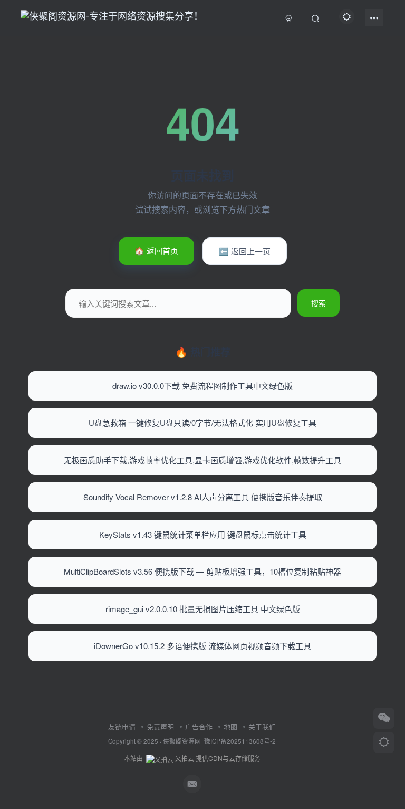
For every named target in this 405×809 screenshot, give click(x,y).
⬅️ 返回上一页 (245, 250)
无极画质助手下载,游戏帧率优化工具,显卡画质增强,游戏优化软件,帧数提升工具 (202, 459)
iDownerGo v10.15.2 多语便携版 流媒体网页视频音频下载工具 (202, 645)
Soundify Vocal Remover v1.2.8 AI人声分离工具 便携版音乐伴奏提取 (202, 496)
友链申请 (122, 726)
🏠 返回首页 (156, 250)
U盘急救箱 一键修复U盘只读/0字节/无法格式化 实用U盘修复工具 (202, 422)
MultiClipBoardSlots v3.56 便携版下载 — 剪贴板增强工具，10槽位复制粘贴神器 (202, 571)
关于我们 (262, 726)
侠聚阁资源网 (182, 741)
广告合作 (199, 726)
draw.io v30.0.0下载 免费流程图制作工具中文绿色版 (202, 385)
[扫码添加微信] (383, 718)
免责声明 (160, 726)
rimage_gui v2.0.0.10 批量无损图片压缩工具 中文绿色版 (202, 608)
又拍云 (184, 758)
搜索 (318, 303)
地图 (230, 726)
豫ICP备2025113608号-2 (240, 741)
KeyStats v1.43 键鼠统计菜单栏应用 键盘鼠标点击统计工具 (202, 534)
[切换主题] (383, 742)
